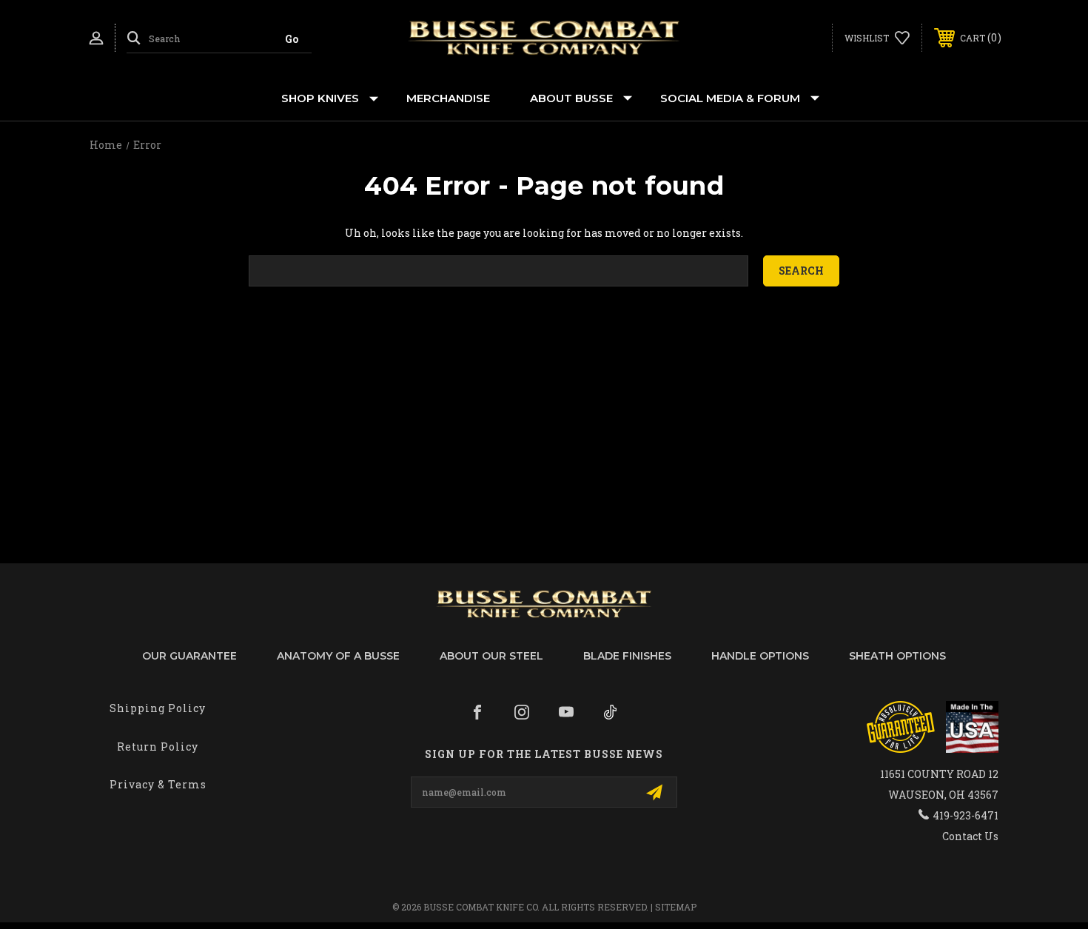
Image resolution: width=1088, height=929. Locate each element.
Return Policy (157, 746)
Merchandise (448, 98)
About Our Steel (491, 656)
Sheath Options (897, 656)
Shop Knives (320, 98)
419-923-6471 (965, 815)
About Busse (571, 98)
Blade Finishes (627, 656)
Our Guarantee (189, 656)
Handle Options (760, 656)
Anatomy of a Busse (338, 656)
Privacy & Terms (158, 784)
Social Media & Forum (730, 98)
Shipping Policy (158, 708)
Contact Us (970, 836)
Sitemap (675, 907)
